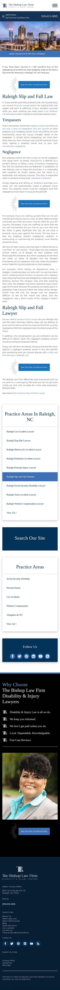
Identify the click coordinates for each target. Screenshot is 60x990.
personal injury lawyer (27, 319)
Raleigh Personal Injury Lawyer (21, 467)
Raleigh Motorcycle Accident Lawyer (24, 449)
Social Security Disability (18, 579)
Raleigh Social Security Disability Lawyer (26, 485)
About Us (6, 916)
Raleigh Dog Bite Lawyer (18, 440)
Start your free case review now (34, 85)
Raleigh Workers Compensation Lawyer (25, 503)
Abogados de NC (15, 615)
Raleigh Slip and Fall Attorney (21, 476)
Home (11, 54)
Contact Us (7, 930)
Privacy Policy (8, 960)
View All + (12, 513)
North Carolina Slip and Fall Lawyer (28, 393)
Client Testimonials (11, 921)
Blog (4, 923)
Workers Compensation (17, 606)
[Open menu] (55, 5)
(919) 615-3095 (8, 904)
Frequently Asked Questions (15, 932)
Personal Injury (14, 588)
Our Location (8, 928)
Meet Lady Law (9, 918)
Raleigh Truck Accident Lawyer (21, 494)
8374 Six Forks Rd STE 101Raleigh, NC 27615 (14, 891)
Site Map (6, 965)
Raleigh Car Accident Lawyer (20, 431)
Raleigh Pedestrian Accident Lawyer (23, 458)
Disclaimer (7, 963)
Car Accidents (13, 597)
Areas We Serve (9, 925)
